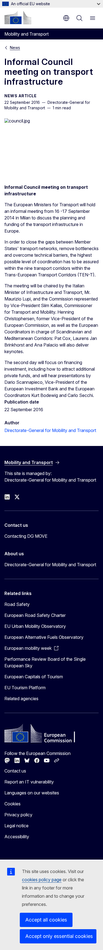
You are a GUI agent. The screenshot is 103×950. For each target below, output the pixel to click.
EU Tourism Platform (25, 687)
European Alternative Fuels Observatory (43, 637)
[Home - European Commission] (17, 17)
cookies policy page (42, 879)
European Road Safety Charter (35, 615)
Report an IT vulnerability (29, 782)
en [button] (66, 18)
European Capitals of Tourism (33, 676)
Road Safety (17, 604)
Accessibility (16, 836)
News (15, 47)
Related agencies (21, 698)
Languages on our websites (31, 793)
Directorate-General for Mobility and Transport (50, 430)
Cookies (12, 803)
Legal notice (16, 825)
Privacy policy (18, 814)
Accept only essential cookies (59, 936)
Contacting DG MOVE (26, 536)
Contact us (15, 771)
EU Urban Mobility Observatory (35, 626)
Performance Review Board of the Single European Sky (45, 662)
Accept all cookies (46, 920)
